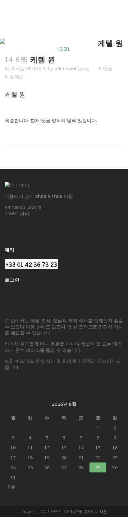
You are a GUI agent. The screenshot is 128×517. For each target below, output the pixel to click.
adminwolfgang (71, 68)
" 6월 (10, 486)
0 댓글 (105, 68)
